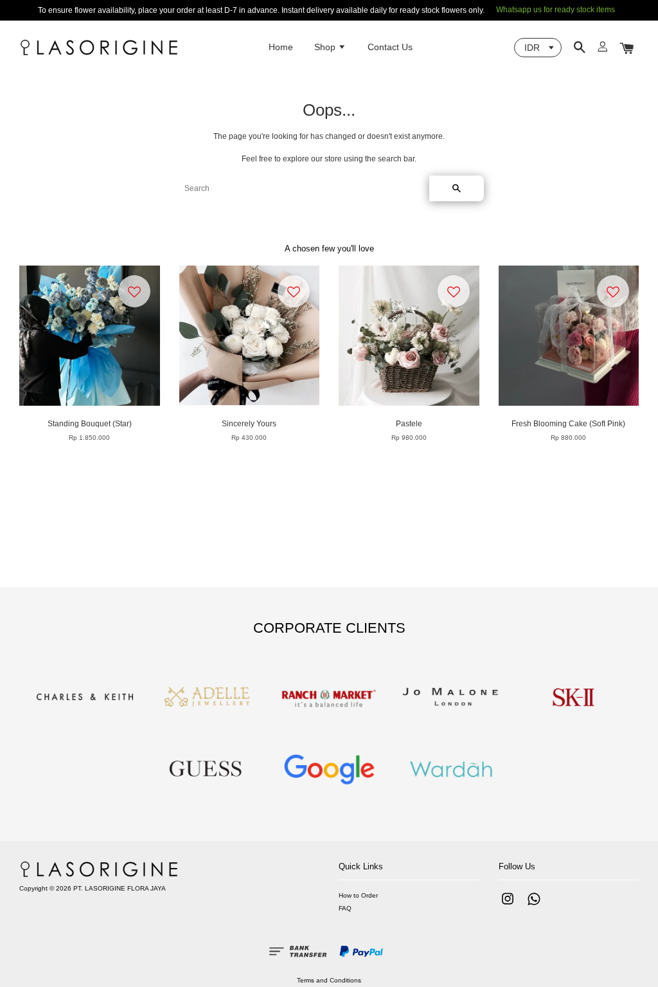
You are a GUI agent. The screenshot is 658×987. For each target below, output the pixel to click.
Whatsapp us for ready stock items (555, 9)
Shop (326, 47)
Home (281, 47)
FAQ (345, 908)
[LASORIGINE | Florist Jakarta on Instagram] (508, 905)
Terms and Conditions (329, 980)
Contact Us (390, 47)
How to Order (358, 895)
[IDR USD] (538, 47)
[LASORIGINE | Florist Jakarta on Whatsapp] (534, 905)
